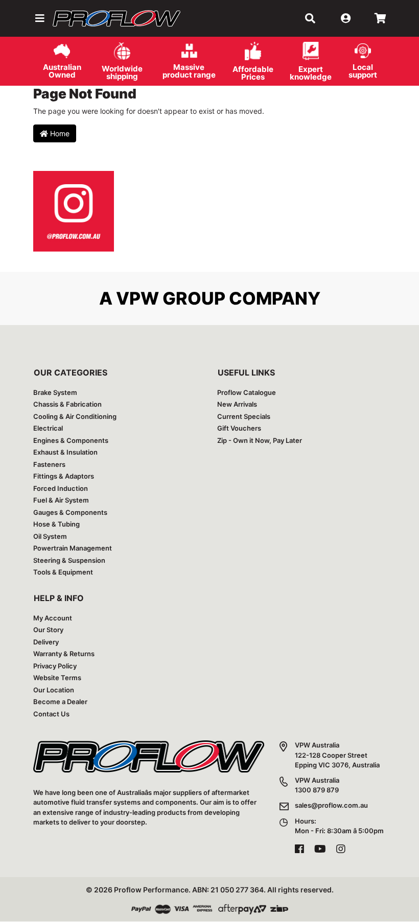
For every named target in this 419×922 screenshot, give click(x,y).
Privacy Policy (55, 666)
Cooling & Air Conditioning (75, 416)
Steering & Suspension (69, 560)
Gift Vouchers (239, 428)
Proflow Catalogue (246, 392)
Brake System (55, 392)
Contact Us (51, 714)
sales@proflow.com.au (331, 805)
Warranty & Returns (64, 654)
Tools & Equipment (63, 572)
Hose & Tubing (56, 524)
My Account (52, 618)
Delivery (46, 642)
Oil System (50, 536)
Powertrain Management (72, 548)
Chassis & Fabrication (67, 404)
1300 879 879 (317, 790)
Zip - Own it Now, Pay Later (259, 440)
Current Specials (243, 416)
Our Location (53, 690)
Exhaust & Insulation (65, 452)
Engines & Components (70, 440)
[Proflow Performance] (116, 18)
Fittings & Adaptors (63, 476)
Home (58, 133)
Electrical (48, 428)
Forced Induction (60, 488)
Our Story (48, 630)
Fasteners (49, 464)
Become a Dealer (60, 701)
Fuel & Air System (61, 500)
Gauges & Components (70, 512)
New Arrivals (237, 404)
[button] (38, 18)
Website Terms (57, 678)
